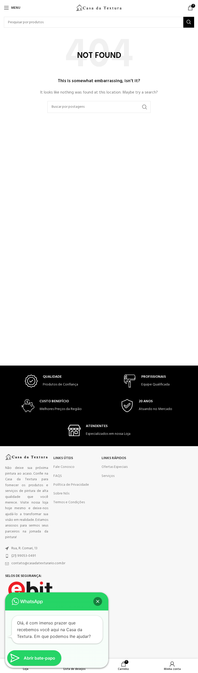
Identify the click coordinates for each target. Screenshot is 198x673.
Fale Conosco (64, 467)
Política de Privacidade (71, 485)
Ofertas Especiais (115, 467)
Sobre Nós (61, 494)
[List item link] (26, 548)
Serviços (108, 476)
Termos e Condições (69, 502)
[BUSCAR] (188, 22)
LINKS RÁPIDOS (114, 458)
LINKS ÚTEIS (63, 458)
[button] (97, 601)
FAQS (57, 476)
